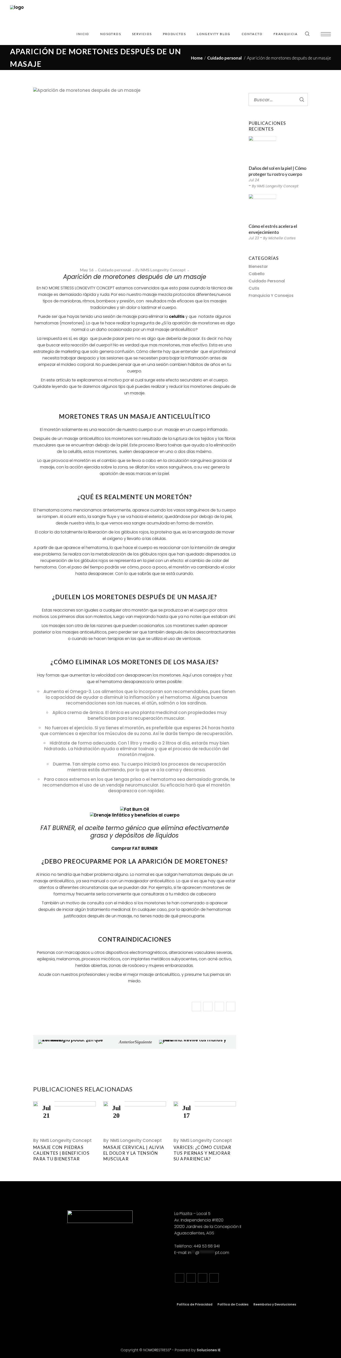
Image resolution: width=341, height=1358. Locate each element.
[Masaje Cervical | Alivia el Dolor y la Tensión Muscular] (134, 1117)
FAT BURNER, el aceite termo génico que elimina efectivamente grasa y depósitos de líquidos (134, 832)
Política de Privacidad (194, 1304)
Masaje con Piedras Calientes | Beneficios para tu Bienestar (61, 1153)
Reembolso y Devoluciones (274, 1304)
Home (197, 58)
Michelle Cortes (282, 238)
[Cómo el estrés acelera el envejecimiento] (262, 208)
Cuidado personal (224, 58)
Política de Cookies (232, 1304)
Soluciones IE (208, 1349)
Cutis (254, 288)
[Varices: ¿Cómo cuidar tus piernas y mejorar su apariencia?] (204, 1117)
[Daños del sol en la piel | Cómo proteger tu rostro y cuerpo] (262, 150)
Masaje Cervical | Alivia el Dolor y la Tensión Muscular (134, 1153)
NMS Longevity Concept (163, 269)
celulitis (177, 316)
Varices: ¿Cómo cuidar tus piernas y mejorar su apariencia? (202, 1153)
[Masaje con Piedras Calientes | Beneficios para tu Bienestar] (64, 1117)
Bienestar (258, 266)
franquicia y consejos (271, 295)
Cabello (257, 274)
